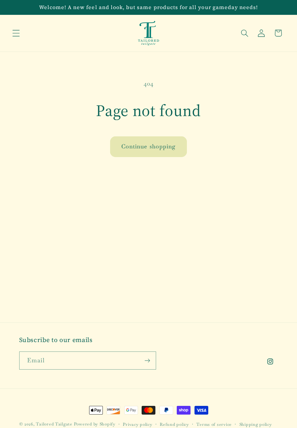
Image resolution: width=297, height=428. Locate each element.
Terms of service (214, 424)
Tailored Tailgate (54, 424)
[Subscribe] (147, 360)
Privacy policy (137, 424)
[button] (16, 33)
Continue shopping (148, 146)
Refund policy (174, 424)
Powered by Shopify (95, 424)
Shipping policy (255, 424)
